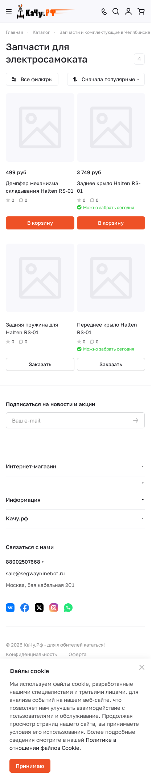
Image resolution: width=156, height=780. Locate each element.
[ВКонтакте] (10, 607)
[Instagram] (53, 607)
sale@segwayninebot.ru (35, 573)
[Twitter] (39, 607)
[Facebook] (24, 607)
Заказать (40, 364)
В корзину (40, 223)
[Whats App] (68, 607)
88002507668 (23, 562)
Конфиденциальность (31, 654)
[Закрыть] (142, 667)
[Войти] (128, 11)
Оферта (77, 654)
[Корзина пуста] (141, 11)
